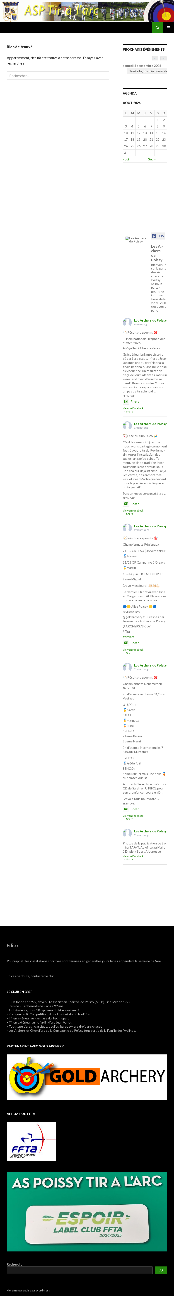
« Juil (126, 159)
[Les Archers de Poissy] (137, 239)
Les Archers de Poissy (150, 320)
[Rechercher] (161, 1270)
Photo (134, 401)
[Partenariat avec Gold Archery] (87, 1077)
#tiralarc (128, 637)
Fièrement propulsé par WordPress (28, 1290)
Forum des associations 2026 (148, 71)
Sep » (152, 159)
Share (129, 411)
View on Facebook (133, 408)
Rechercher (15, 1264)
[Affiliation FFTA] (31, 1141)
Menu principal (168, 27)
